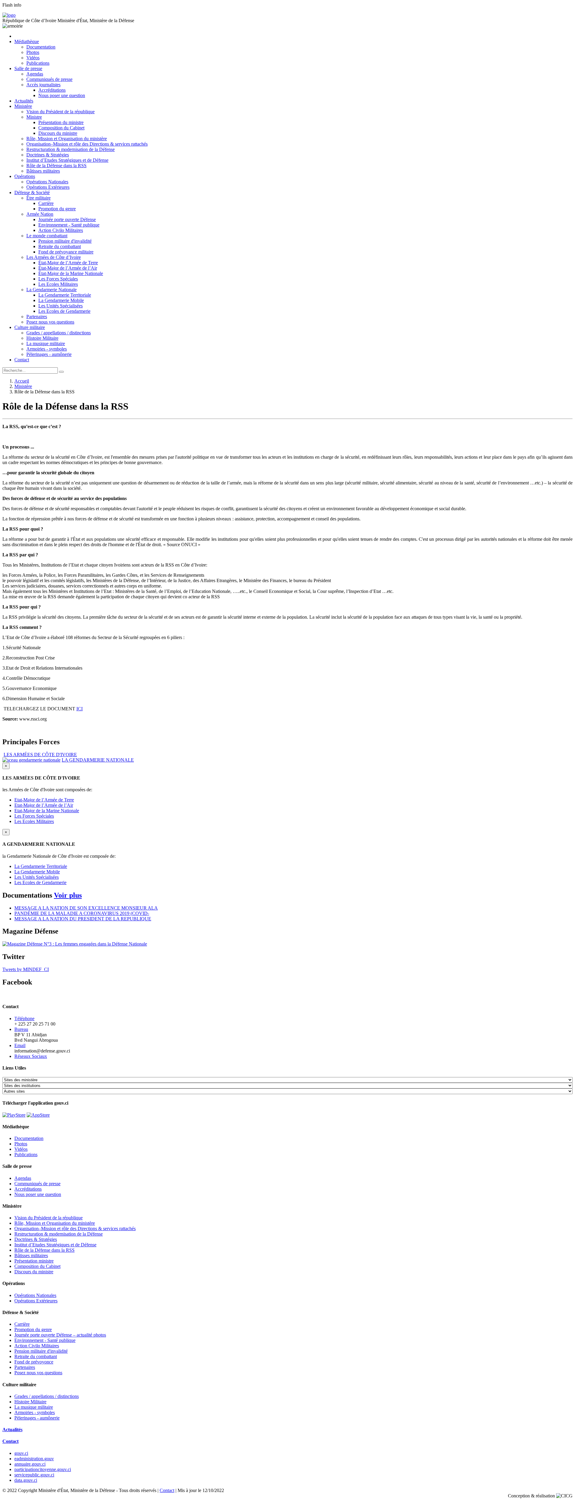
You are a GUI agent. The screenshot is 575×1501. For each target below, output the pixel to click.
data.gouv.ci (25, 1480)
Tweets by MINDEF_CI (25, 969)
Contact (21, 359)
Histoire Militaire (42, 338)
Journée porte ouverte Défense (67, 219)
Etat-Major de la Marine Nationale (46, 810)
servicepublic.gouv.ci (34, 1474)
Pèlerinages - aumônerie (49, 354)
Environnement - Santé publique (68, 224)
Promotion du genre (57, 208)
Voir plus (68, 895)
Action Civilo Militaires (60, 230)
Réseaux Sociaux (30, 1056)
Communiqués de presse (49, 79)
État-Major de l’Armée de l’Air (67, 268)
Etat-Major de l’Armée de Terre (44, 799)
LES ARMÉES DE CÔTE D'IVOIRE (40, 754)
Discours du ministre (57, 133)
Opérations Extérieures (47, 187)
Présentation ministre (34, 1260)
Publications (37, 63)
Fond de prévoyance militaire (65, 251)
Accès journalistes (43, 84)
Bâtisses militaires (43, 170)
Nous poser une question (61, 95)
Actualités (23, 100)
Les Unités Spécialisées (60, 305)
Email (19, 1045)
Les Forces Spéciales (58, 278)
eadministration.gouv (34, 1458)
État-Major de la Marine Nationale (70, 273)
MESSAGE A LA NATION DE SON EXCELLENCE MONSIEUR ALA (86, 907)
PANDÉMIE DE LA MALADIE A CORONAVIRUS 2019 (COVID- (81, 913)
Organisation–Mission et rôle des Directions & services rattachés (87, 144)
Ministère (23, 106)
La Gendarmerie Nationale (51, 289)
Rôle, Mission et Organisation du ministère (66, 138)
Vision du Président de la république (60, 111)
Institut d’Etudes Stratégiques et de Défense (67, 160)
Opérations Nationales (47, 181)
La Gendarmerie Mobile (61, 300)
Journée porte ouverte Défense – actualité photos (60, 1334)
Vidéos (33, 57)
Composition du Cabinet (61, 127)
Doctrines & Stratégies (47, 154)
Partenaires (36, 316)
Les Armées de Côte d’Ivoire (53, 257)
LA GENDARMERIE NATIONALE (98, 759)
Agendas (34, 73)
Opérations (24, 176)
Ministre (34, 117)
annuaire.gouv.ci (30, 1464)
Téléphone (24, 1018)
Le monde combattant (46, 235)
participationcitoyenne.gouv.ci (42, 1469)
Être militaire (38, 197)
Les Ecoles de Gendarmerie (64, 311)
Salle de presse (28, 68)
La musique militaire (45, 343)
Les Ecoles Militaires (58, 284)
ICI (79, 708)
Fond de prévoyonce (33, 1361)
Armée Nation (39, 214)
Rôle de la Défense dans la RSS (56, 165)
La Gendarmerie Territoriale (64, 295)
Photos (32, 52)
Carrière (46, 203)
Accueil (21, 380)
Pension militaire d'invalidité (65, 241)
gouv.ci (21, 1453)
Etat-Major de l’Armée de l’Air (43, 805)
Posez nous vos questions (50, 321)
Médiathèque (26, 41)
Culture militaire (29, 327)
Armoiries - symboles (46, 348)
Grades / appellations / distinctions (58, 332)
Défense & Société (32, 192)
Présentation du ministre (61, 122)
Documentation (40, 46)
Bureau (21, 1029)
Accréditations (52, 90)
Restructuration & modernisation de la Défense (70, 149)
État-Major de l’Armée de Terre (68, 262)
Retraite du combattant (59, 246)
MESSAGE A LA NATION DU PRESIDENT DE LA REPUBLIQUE (82, 918)
